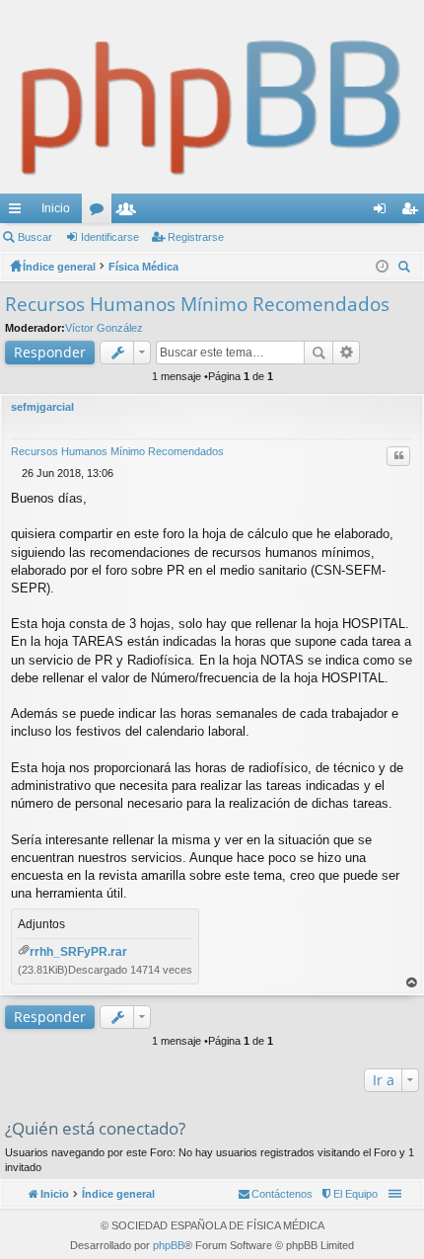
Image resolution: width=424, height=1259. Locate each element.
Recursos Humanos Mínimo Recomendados (197, 304)
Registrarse (196, 237)
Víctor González (104, 328)
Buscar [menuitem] (406, 269)
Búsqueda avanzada (346, 352)
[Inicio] (212, 97)
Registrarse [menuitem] (413, 212)
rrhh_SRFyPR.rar (78, 952)
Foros (100, 212)
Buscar (35, 237)
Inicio (55, 208)
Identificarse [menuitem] (383, 212)
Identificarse (110, 237)
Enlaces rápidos (19, 212)
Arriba (412, 983)
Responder (50, 352)
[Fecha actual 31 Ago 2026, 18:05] (382, 267)
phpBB (168, 1245)
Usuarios (130, 212)
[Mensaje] (16, 473)
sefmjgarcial (42, 407)
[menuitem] (348, 1194)
